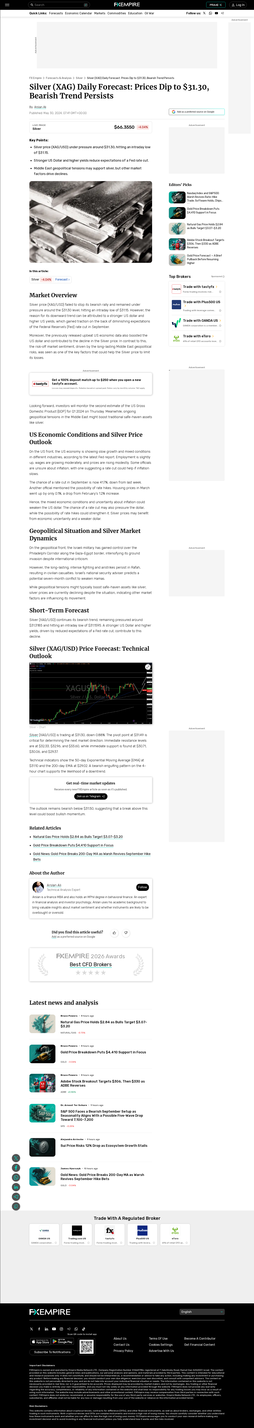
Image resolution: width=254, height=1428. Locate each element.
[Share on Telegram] (16, 1197)
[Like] (114, 933)
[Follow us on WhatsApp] (210, 13)
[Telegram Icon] (69, 1329)
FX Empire (35, 78)
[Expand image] (148, 667)
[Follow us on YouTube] (216, 13)
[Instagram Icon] (61, 1329)
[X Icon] (31, 1329)
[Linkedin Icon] (46, 1329)
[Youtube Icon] (54, 1329)
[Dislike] (126, 933)
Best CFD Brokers (91, 965)
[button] (7, 5)
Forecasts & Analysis (59, 78)
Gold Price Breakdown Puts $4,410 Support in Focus (73, 845)
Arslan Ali (54, 885)
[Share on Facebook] (16, 1168)
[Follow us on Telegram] (222, 13)
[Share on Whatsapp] (16, 1177)
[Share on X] (16, 1158)
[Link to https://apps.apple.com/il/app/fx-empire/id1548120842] (40, 1342)
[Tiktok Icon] (83, 1329)
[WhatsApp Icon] (76, 1329)
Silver (79, 78)
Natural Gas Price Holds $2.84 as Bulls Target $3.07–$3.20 (78, 837)
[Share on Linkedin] (16, 1187)
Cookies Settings (161, 1344)
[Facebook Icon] (39, 1329)
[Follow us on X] (204, 13)
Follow (142, 887)
